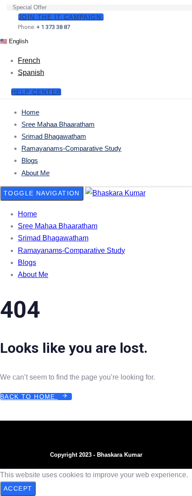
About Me (35, 173)
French (29, 60)
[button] (14, 41)
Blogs (29, 160)
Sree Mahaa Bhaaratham (58, 124)
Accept (18, 488)
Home (30, 112)
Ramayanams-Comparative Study (71, 148)
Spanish (31, 72)
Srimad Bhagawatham (53, 136)
